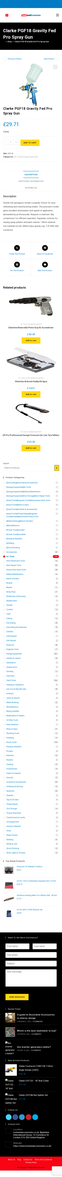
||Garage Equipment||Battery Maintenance (23, 491)
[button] (55, 67)
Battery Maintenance (14, 574)
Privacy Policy (31, 1162)
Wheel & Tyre (11, 844)
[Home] (4, 42)
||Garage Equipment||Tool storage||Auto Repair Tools (28, 496)
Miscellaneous (12, 707)
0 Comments (37, 1021)
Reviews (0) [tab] (31, 188)
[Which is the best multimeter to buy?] (10, 1032)
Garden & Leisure (13, 658)
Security (9, 777)
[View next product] (57, 59)
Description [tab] (31, 174)
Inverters (9, 693)
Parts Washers (12, 724)
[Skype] (35, 1117)
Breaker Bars (11, 601)
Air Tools (17, 157)
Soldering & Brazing (14, 786)
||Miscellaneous (12, 525)
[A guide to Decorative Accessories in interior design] (10, 1018)
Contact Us (27, 1160)
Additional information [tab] (31, 181)
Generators (11, 663)
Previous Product (14, 59)
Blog (19, 1160)
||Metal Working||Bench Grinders (19, 521)
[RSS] (42, 3)
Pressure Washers (13, 747)
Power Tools (11, 742)
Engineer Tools (12, 649)
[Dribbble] (29, 3)
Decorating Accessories (16, 627)
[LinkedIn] (22, 1117)
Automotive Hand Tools (16, 570)
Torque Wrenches (13, 813)
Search (6, 463)
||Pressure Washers (14, 539)
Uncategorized (12, 822)
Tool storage (11, 808)
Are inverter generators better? (34, 1047)
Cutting (9, 618)
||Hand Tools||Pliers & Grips (17, 505)
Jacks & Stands (12, 698)
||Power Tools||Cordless (16, 534)
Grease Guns (11, 667)
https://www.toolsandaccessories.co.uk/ (32, 1146)
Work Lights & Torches (15, 853)
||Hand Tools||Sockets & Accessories (21, 509)
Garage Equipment (30, 157)
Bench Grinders (12, 579)
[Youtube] (35, 3)
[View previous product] (5, 59)
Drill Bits (9, 632)
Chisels (9, 605)
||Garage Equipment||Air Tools (18, 487)
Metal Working (12, 702)
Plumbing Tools (12, 733)
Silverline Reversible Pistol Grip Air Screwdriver (31, 327)
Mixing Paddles (12, 711)
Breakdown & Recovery (16, 596)
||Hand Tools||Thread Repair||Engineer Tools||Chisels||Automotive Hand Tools (22, 515)
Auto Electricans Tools (15, 561)
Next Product (49, 59)
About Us (11, 1160)
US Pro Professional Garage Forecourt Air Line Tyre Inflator (31, 435)
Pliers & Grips (11, 729)
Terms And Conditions (43, 1160)
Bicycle (9, 583)
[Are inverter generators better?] (10, 1048)
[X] (19, 3)
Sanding (9, 764)
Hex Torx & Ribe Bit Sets (16, 689)
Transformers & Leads (15, 817)
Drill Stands (11, 640)
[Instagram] (32, 3)
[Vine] (39, 3)
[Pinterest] (25, 3)
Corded (9, 609)
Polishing (10, 738)
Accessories (11, 552)
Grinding (9, 671)
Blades (9, 587)
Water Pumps (11, 835)
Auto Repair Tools (13, 565)
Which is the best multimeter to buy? (36, 1030)
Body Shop (11, 592)
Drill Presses (11, 636)
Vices (8, 831)
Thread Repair (12, 804)
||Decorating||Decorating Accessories (21, 483)
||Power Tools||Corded (15, 530)
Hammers (10, 676)
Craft (27, 378)
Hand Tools (11, 680)
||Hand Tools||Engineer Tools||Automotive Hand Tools (28, 500)
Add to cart (30, 143)
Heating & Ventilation (15, 685)
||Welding (10, 543)
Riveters (9, 760)
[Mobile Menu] (57, 15)
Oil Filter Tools (12, 720)
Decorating (11, 623)
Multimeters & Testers (15, 716)
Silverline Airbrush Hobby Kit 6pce (31, 381)
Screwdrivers (11, 769)
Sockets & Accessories (16, 782)
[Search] (56, 468)
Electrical (10, 645)
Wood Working (12, 848)
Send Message (17, 997)
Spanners (10, 791)
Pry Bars (9, 751)
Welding (9, 839)
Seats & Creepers (13, 773)
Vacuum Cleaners (13, 826)
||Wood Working (13, 547)
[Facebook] (22, 3)
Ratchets (10, 755)
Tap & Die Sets (12, 800)
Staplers (9, 795)
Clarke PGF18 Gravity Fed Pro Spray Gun (32, 42)
